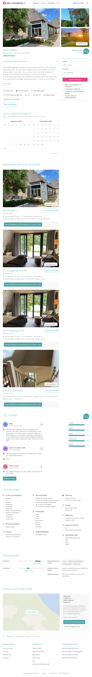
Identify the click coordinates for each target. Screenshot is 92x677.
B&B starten (36, 654)
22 (24, 141)
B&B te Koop (36, 658)
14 (20, 137)
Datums (43, 3)
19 (12, 141)
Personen (65, 69)
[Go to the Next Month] (57, 121)
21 (20, 141)
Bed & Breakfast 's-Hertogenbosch (72, 651)
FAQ (34, 661)
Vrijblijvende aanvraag (9, 55)
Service (71, 444)
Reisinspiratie (7, 654)
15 (24, 137)
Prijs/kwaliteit (73, 439)
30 (28, 145)
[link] (14, 3)
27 (16, 145)
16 (28, 137)
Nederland (26, 53)
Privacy (44, 673)
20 (16, 141)
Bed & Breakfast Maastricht (70, 648)
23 (28, 141)
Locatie (71, 433)
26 (12, 145)
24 (5, 145)
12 (12, 137)
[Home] (4, 636)
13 (16, 137)
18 (9, 141)
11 (9, 137)
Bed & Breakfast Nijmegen (70, 654)
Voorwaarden (53, 673)
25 (9, 145)
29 (24, 145)
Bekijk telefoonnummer (70, 617)
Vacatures (6, 658)
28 (20, 145)
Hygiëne (71, 428)
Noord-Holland (15, 53)
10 (5, 137)
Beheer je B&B (37, 648)
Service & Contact (8, 648)
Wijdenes (36, 3)
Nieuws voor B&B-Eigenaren (41, 664)
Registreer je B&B (38, 651)
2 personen (51, 3)
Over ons (5, 651)
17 (5, 141)
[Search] (58, 3)
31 (5, 148)
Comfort (71, 423)
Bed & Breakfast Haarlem (69, 658)
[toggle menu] (87, 3)
